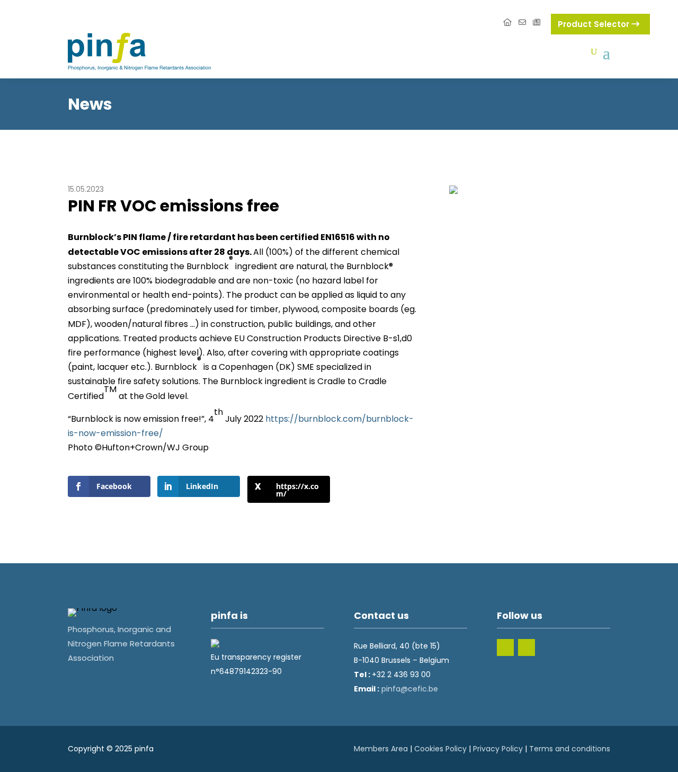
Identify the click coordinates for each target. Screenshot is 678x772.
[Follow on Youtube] (526, 647)
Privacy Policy (498, 748)
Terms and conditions (569, 748)
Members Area (381, 748)
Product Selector (594, 24)
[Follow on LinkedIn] (505, 647)
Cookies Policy (440, 748)
